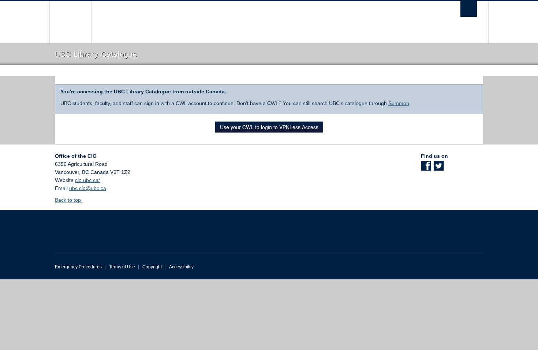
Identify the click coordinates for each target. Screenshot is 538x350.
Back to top (68, 200)
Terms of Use (122, 266)
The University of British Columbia (70, 22)
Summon (398, 103)
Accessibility (181, 266)
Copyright (152, 266)
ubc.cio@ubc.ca (87, 188)
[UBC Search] (468, 9)
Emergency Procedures (78, 266)
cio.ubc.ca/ (87, 180)
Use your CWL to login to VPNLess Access (269, 127)
